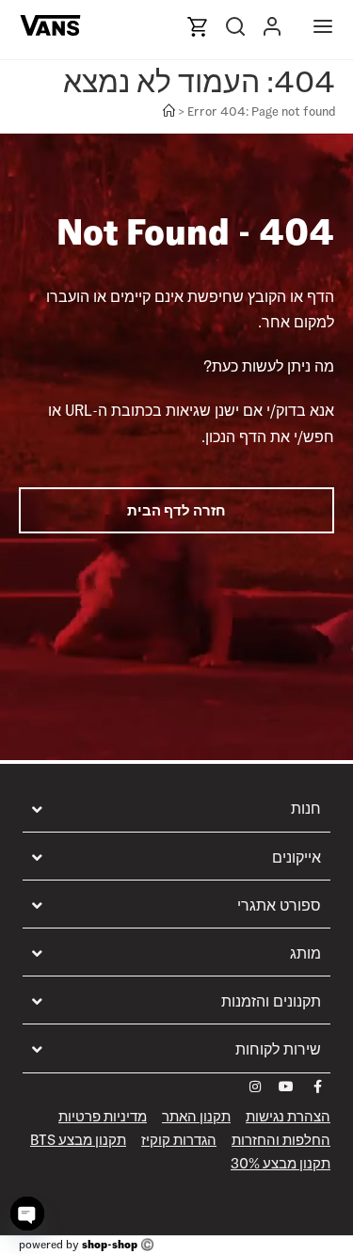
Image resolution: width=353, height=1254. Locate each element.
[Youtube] (286, 1086)
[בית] (169, 111)
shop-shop (109, 1244)
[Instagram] (255, 1086)
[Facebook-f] (317, 1086)
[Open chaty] (27, 1213)
